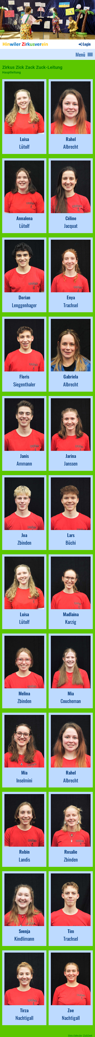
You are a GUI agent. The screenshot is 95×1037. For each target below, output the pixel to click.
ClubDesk (87, 1035)
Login (87, 44)
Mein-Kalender (75, 1035)
